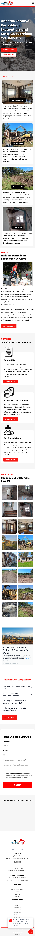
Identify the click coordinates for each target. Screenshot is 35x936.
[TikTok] (17, 849)
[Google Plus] (22, 849)
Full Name (6, 742)
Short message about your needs (14, 760)
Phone (5, 750)
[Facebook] (13, 849)
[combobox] (5, 755)
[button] (33, 3)
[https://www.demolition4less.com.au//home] (7, 3)
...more (27, 658)
